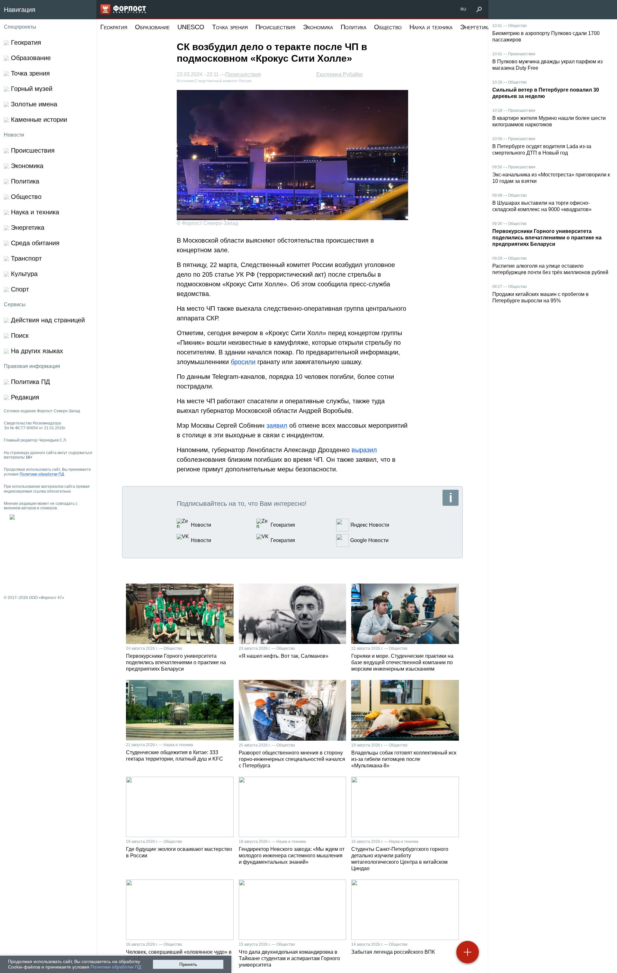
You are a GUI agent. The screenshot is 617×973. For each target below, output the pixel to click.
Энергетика (475, 27)
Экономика (318, 27)
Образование (152, 27)
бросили (243, 361)
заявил (276, 425)
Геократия (113, 27)
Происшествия (275, 27)
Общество (388, 27)
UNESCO (190, 27)
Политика (353, 27)
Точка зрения (230, 27)
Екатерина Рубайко (339, 74)
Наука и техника (430, 27)
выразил (364, 449)
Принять (188, 964)
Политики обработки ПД (116, 966)
